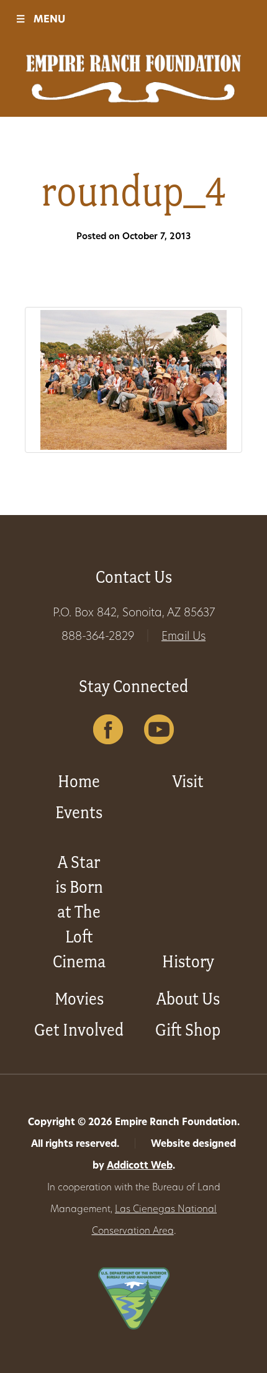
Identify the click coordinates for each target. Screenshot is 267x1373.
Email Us (183, 637)
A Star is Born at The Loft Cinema (79, 912)
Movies (79, 998)
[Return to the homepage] (133, 78)
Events (78, 812)
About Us (188, 998)
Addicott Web (140, 1166)
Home (79, 781)
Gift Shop (187, 1029)
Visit (188, 781)
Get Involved (79, 1029)
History (188, 961)
